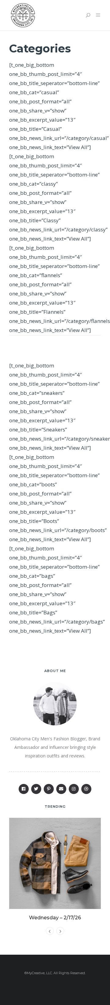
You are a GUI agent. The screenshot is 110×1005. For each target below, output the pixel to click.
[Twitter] (36, 789)
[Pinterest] (49, 789)
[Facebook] (24, 789)
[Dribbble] (86, 789)
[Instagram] (74, 789)
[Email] (61, 789)
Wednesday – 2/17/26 (55, 918)
